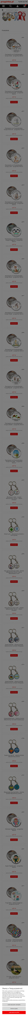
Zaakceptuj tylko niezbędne (14, 1004)
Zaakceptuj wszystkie (14, 1012)
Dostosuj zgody (14, 1008)
